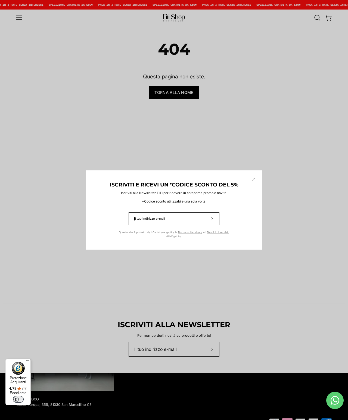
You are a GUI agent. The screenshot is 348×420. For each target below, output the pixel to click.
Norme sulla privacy (190, 232)
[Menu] (27, 362)
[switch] (18, 399)
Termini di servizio (218, 232)
